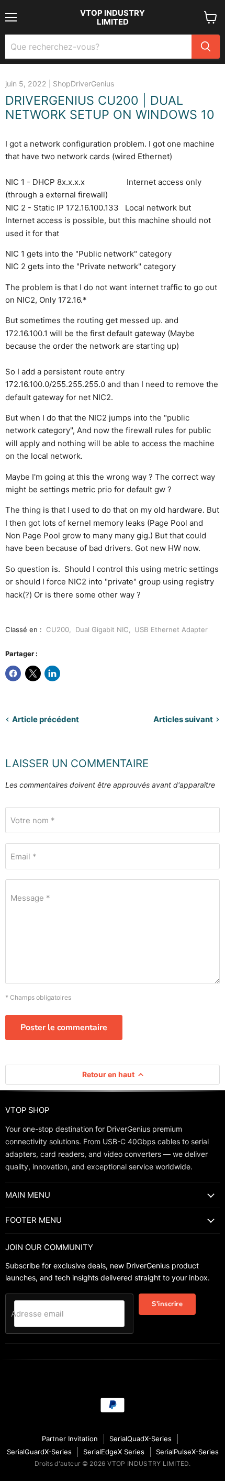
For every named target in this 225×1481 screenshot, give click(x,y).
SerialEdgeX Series (113, 1451)
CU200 (57, 629)
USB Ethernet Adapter (171, 629)
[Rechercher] (206, 47)
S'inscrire (167, 1304)
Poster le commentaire (63, 1027)
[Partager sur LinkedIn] (52, 673)
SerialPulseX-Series (187, 1451)
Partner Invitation (70, 1438)
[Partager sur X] (33, 673)
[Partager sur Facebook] (13, 673)
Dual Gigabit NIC (102, 629)
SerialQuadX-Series (140, 1438)
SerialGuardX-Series (39, 1451)
